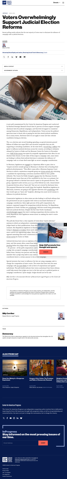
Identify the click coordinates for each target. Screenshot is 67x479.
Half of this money (16, 153)
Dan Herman (39, 387)
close (31, 187)
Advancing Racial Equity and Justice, (12, 52)
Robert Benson (32, 387)
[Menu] (63, 2)
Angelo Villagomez (15, 387)
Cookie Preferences (7, 476)
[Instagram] (14, 418)
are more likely (22, 266)
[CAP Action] (7, 459)
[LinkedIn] (17, 418)
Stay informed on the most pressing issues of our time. (31, 434)
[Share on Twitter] (4, 57)
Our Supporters (6, 474)
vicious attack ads (47, 171)
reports (36, 176)
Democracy (7, 334)
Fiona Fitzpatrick (6, 387)
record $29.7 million (50, 147)
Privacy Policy (5, 470)
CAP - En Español (6, 472)
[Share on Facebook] (8, 57)
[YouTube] (10, 418)
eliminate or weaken (19, 230)
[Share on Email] (20, 57)
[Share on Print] (24, 57)
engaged (27, 164)
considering (51, 189)
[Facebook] (7, 418)
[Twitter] (3, 418)
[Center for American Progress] (4, 3)
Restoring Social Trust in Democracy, (33, 52)
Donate (56, 2)
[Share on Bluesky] (16, 57)
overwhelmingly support (15, 212)
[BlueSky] (21, 418)
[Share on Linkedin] (12, 57)
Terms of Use (5, 468)
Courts (45, 52)
